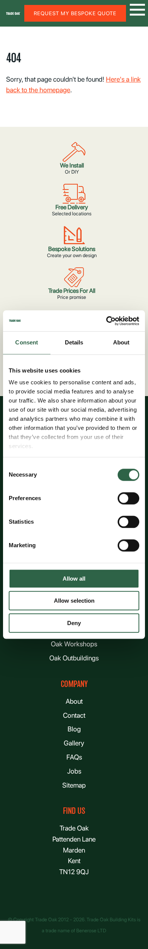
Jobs (74, 771)
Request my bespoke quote (75, 13)
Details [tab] (74, 342)
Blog (74, 729)
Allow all (74, 578)
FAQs (74, 757)
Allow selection (74, 601)
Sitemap (74, 785)
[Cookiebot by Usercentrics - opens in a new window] (106, 321)
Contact (74, 715)
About (74, 701)
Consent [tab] (26, 342)
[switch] (128, 498)
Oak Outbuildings (74, 658)
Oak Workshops (74, 644)
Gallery (74, 743)
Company (74, 684)
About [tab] (121, 342)
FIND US (74, 811)
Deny (74, 623)
